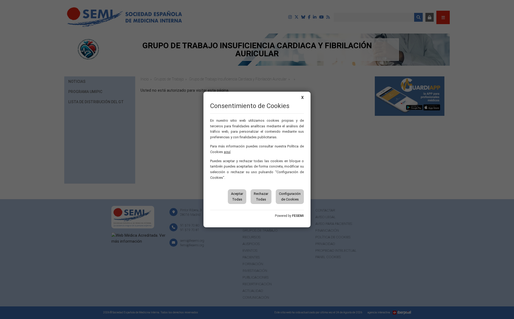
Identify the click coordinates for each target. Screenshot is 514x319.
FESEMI (298, 216)
